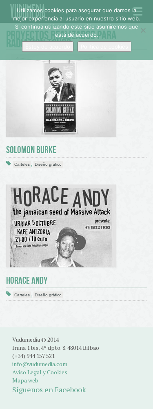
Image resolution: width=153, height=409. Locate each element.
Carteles (22, 164)
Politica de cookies (104, 46)
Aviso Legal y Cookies (39, 372)
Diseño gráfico (48, 164)
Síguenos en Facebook (49, 389)
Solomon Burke (31, 150)
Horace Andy (27, 280)
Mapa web (25, 380)
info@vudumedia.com (39, 364)
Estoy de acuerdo (47, 46)
